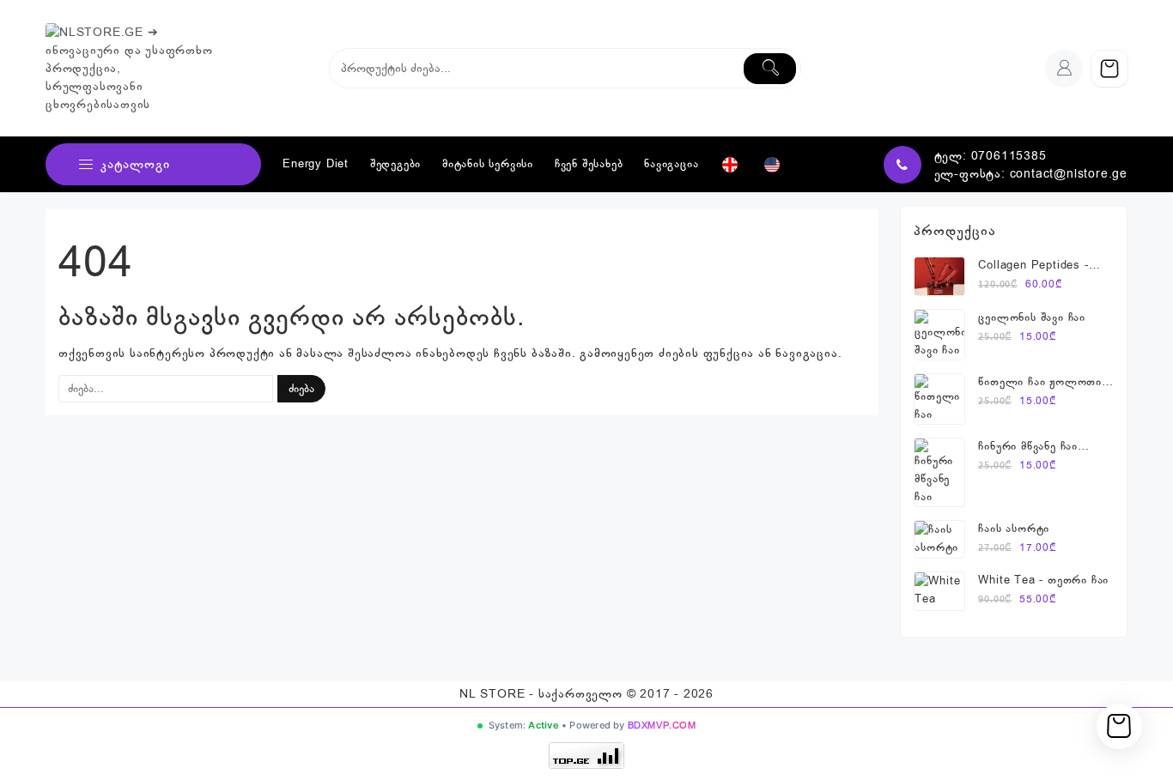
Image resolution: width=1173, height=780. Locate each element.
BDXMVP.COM (662, 725)
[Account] (1064, 69)
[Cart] (1109, 68)
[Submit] (770, 68)
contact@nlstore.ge (1068, 174)
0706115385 (1009, 156)
